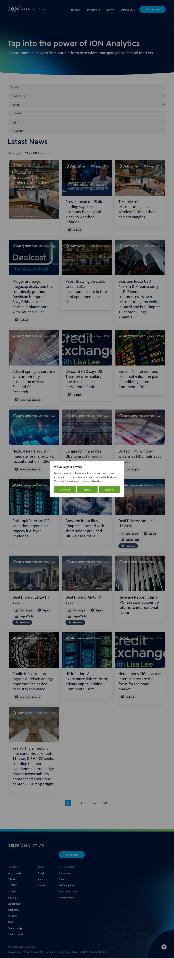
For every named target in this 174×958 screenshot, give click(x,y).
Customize (65, 489)
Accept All (109, 489)
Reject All (87, 489)
